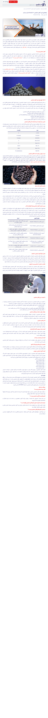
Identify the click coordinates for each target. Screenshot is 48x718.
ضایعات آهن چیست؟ (17, 57)
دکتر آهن (24, 47)
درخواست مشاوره (12, 1)
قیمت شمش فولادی (9, 69)
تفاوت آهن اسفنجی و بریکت (24, 73)
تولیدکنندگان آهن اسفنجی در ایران (38, 161)
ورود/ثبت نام (5, 1)
